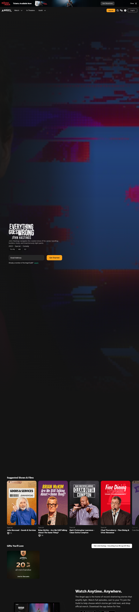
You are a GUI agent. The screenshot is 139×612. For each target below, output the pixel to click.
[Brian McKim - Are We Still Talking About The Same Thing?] (53, 503)
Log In (36, 263)
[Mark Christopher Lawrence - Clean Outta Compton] (84, 503)
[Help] (125, 10)
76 (42, 535)
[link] (31, 10)
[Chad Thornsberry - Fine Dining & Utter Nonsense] (115, 503)
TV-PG (12, 249)
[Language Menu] (121, 10)
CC (25, 249)
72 (11, 533)
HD (19, 249)
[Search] (118, 10)
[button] (21, 10)
